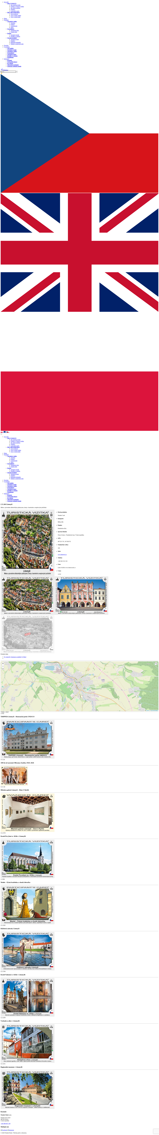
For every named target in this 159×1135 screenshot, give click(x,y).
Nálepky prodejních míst (17, 44)
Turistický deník (15, 35)
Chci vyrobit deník (15, 17)
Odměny (13, 9)
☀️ (1, 73)
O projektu (7, 47)
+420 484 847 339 (5, 1123)
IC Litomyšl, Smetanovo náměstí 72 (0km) (15, 657)
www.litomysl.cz (62, 554)
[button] (3, 663)
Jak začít (6, 2)
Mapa (5, 18)
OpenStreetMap (154, 710)
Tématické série (15, 30)
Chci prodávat (14, 14)
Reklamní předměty (16, 42)
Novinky (6, 45)
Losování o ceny (15, 11)
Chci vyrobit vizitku (16, 15)
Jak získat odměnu (15, 8)
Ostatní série (14, 32)
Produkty (6, 20)
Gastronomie (14, 26)
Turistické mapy (15, 39)
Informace (6, 59)
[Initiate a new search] (156, 663)
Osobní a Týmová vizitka (17, 6)
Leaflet (147, 710)
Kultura (13, 24)
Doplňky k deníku (15, 36)
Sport (12, 27)
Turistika (13, 23)
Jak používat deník (15, 5)
